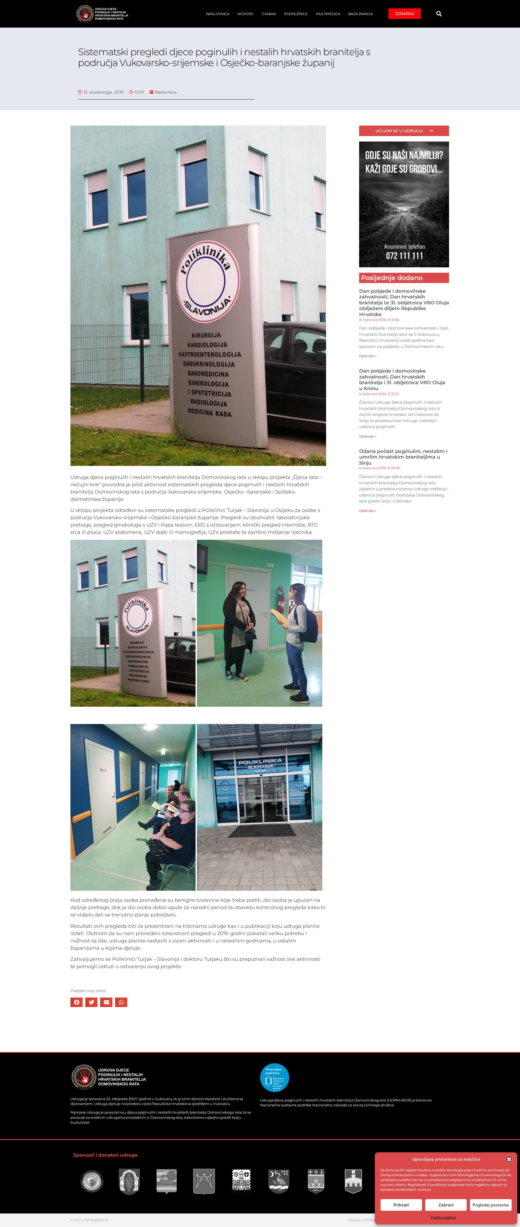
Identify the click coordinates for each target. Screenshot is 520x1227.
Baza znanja (360, 14)
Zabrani (446, 1205)
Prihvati (401, 1205)
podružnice (296, 14)
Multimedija (328, 14)
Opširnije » (367, 356)
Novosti (245, 14)
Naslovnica (217, 14)
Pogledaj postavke (491, 1205)
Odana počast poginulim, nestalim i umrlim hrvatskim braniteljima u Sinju (403, 457)
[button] (509, 1159)
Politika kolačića (443, 1217)
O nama (269, 14)
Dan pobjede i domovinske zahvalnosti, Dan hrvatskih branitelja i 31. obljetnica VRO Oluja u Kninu (402, 380)
